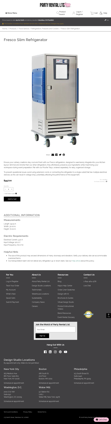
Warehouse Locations (40, 294)
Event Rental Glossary (66, 317)
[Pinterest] (60, 352)
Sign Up (42, 336)
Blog (59, 281)
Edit (107, 20)
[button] (55, 99)
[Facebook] (45, 352)
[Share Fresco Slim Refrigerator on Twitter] (60, 154)
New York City (11, 369)
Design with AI (63, 294)
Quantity (6, 186)
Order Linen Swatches (66, 290)
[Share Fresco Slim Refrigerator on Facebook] (56, 154)
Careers (35, 306)
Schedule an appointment (14, 383)
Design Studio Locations (41, 286)
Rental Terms (42, 412)
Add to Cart (12, 199)
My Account (11, 290)
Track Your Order (12, 286)
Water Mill (44, 387)
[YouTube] (65, 352)
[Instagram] (55, 352)
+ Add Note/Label (9, 193)
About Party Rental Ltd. (41, 281)
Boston (43, 369)
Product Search (62, 13)
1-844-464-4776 (90, 281)
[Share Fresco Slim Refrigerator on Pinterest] (64, 154)
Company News (38, 302)
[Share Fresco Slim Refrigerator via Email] (52, 154)
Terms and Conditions (11, 412)
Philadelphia (80, 369)
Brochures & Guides (65, 298)
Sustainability (37, 298)
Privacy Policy (27, 412)
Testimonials (37, 290)
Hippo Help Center (65, 286)
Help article (76, 261)
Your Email (40, 328)
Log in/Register (12, 281)
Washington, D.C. (13, 387)
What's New (11, 294)
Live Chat (87, 286)
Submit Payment (12, 302)
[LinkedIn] (50, 352)
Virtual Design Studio (66, 302)
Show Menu (12, 13)
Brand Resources (64, 313)
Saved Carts (10, 298)
